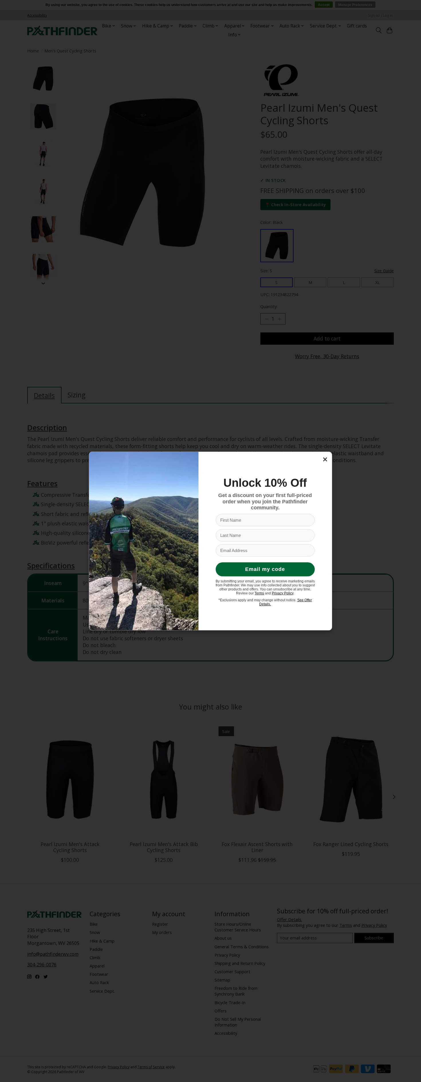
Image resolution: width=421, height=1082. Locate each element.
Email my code (265, 569)
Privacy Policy (282, 593)
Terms (259, 593)
